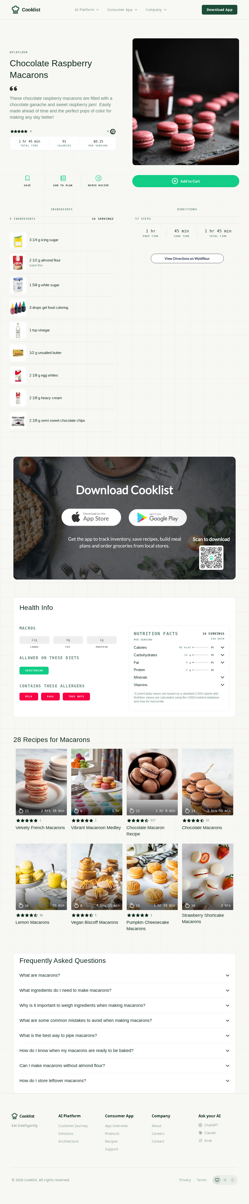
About (156, 1125)
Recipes (111, 1141)
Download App (219, 9)
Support (111, 1149)
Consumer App (120, 9)
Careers (158, 1133)
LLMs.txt (167, 1180)
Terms (202, 1180)
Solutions (65, 1133)
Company (153, 9)
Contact (158, 1141)
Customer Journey (73, 1125)
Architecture (68, 1141)
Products (112, 1133)
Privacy (185, 1180)
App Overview (116, 1125)
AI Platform (84, 9)
